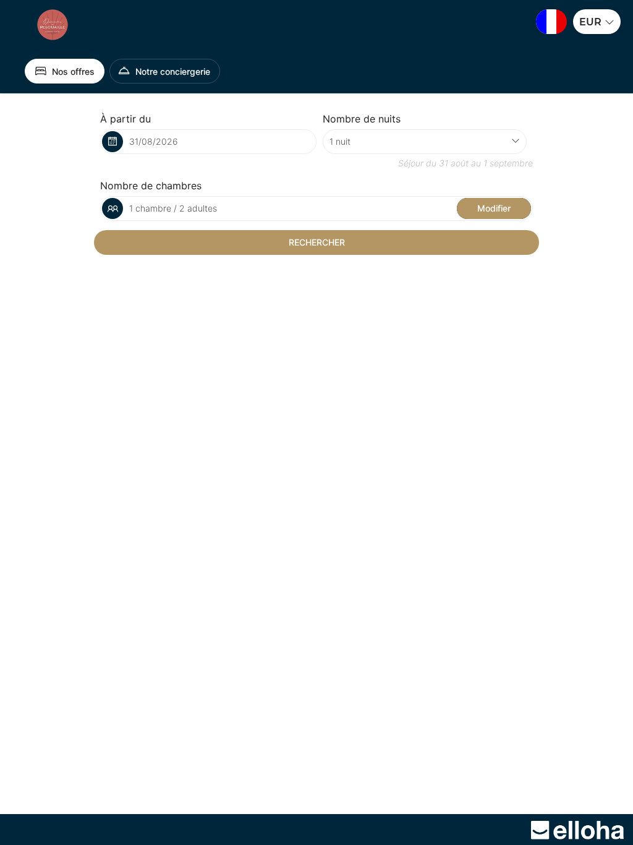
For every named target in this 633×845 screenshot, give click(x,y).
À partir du (125, 119)
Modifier (494, 208)
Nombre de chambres (151, 185)
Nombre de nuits (362, 119)
